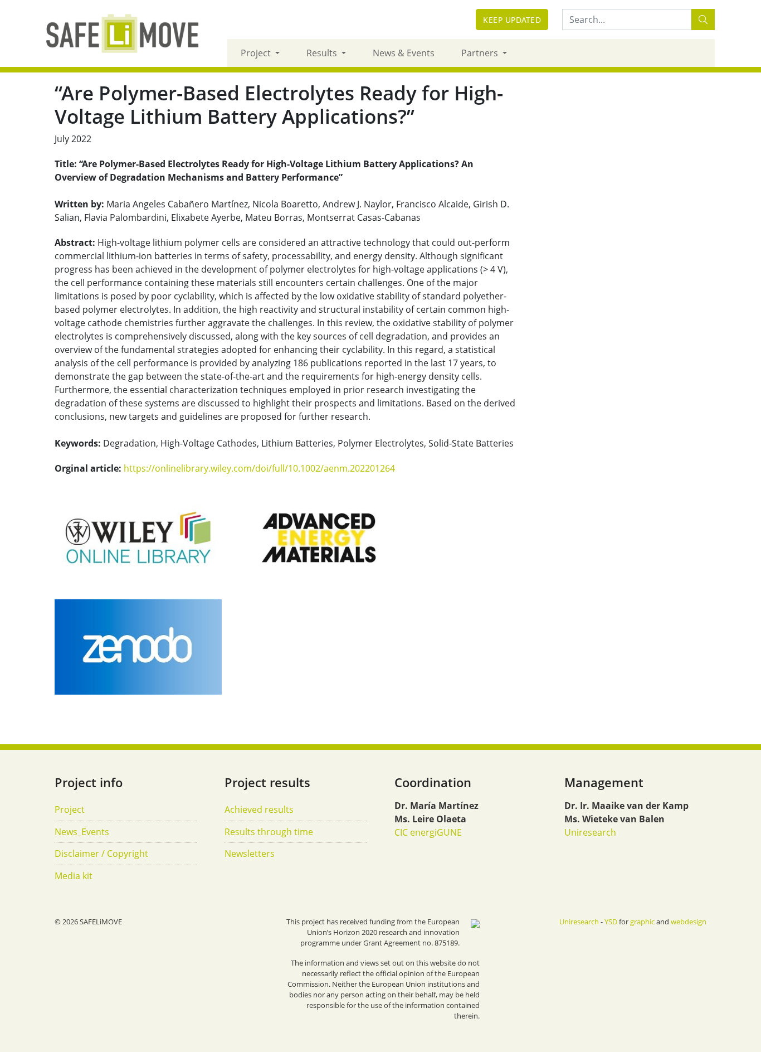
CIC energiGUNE (428, 832)
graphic (642, 922)
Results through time (269, 832)
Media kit (73, 876)
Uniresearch (590, 832)
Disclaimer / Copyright (101, 853)
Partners (480, 53)
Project (257, 53)
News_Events (82, 832)
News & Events (404, 53)
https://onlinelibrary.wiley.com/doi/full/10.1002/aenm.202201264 (259, 468)
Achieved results (259, 809)
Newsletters (250, 853)
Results (322, 53)
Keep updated (512, 19)
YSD (610, 922)
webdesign (688, 922)
